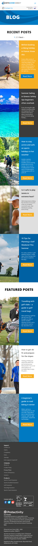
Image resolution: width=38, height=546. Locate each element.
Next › (21, 37)
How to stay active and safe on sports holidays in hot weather (28, 148)
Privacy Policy (7, 470)
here (5, 525)
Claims (6, 450)
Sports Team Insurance (10, 490)
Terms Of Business (9, 472)
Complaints (7, 452)
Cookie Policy (7, 467)
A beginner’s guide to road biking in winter (28, 401)
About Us (6, 465)
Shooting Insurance (9, 488)
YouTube (12, 502)
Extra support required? (10, 460)
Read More (27, 76)
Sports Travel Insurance (10, 480)
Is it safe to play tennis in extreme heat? (28, 193)
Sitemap (6, 457)
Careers (6, 475)
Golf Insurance (8, 485)
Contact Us (9, 8)
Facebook (5, 502)
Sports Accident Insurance (11, 482)
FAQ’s (5, 455)
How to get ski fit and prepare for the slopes (27, 352)
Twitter (9, 502)
